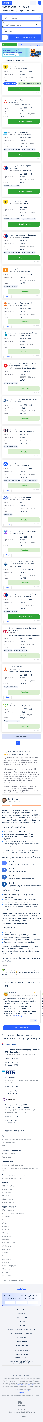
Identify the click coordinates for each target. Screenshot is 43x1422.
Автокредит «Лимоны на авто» (21, 463)
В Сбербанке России (9, 1186)
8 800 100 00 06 (11, 1058)
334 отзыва (17, 170)
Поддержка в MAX (21, 1354)
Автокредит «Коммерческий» (20, 303)
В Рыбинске (6, 1249)
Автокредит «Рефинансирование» (22, 531)
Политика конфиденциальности (21, 1329)
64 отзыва (16, 669)
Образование (21, 1341)
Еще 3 (8, 697)
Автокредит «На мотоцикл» (20, 497)
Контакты (21, 1313)
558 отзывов (17, 203)
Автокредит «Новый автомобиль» (22, 333)
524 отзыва (16, 237)
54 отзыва (16, 335)
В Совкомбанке (7, 1199)
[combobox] (38, 24)
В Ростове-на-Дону (8, 1243)
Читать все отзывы (21, 1028)
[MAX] (21, 1370)
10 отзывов (17, 368)
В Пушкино (5, 1226)
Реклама (21, 1321)
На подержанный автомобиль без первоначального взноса (20, 1169)
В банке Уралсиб (8, 1202)
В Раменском (6, 1236)
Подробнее (14, 1397)
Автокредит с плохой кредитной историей (17, 1139)
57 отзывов (17, 706)
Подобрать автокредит (25, 37)
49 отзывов (17, 633)
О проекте (21, 1309)
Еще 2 (8, 326)
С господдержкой (8, 1142)
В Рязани (5, 1252)
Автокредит (13, 66)
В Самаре (5, 1262)
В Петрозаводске (8, 1210)
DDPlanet (25, 1417)
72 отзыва (16, 465)
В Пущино (5, 1229)
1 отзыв (15, 431)
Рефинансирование (8, 1154)
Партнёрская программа (21, 1333)
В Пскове (5, 1223)
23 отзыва (16, 271)
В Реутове (5, 1239)
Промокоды (22, 1337)
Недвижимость (21, 1345)
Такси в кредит (7, 1157)
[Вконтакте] (11, 1370)
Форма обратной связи (23, 1350)
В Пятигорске (6, 1233)
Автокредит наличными (18, 132)
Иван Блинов (11, 800)
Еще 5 (8, 525)
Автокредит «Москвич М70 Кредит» (23, 594)
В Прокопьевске (7, 1220)
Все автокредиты (8, 1275)
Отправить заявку (25, 89)
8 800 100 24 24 (11, 1087)
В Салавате (6, 1256)
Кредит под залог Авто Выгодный (22, 235)
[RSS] (31, 1370)
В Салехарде (6, 1259)
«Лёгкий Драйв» (15, 667)
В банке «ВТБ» (7, 1189)
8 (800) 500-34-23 (21, 1357)
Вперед (25, 743)
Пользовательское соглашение (25, 1384)
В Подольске (6, 1216)
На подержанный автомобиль (12, 1165)
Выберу (4, 1280)
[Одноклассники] (16, 1370)
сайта (24, 1325)
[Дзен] (26, 1370)
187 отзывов (17, 68)
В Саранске (6, 1269)
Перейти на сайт (25, 224)
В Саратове (6, 1272)
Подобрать (25, 291)
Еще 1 (8, 296)
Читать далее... (20, 1016)
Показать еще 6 (21, 736)
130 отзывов (17, 134)
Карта (18, 1325)
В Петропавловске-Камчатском (13, 1213)
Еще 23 (8, 622)
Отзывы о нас (21, 1317)
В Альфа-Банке (7, 1192)
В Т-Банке (5, 1196)
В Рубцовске (6, 1246)
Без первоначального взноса (12, 1178)
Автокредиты (13, 1280)
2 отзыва (16, 305)
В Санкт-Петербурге (9, 1266)
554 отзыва (17, 105)
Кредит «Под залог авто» (19, 201)
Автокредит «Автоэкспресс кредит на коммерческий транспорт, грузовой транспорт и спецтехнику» (23, 365)
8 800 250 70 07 (11, 1116)
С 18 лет (5, 1146)
